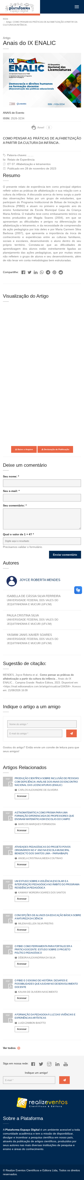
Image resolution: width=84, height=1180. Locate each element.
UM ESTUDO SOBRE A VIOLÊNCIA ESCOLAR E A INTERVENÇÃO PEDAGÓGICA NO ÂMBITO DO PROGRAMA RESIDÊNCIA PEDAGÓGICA (47, 884)
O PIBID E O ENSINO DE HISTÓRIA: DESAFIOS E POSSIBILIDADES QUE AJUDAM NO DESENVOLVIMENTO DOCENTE (46, 983)
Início (5, 19)
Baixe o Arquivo (25, 449)
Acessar (22, 796)
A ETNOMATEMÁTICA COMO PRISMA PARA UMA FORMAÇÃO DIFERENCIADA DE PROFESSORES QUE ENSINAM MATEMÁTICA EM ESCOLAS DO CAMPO (44, 816)
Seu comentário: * (15, 505)
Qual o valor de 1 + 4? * (18, 534)
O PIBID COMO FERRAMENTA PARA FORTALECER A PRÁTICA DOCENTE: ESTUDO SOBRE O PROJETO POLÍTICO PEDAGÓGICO (43, 949)
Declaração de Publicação (56, 449)
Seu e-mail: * (11, 490)
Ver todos (9, 1047)
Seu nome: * (11, 476)
